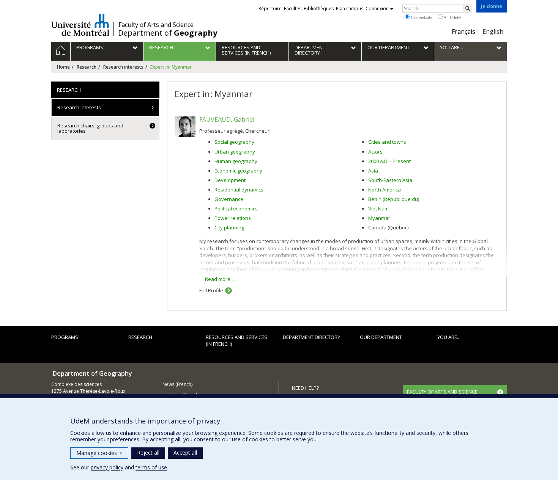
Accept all (185, 452)
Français (463, 31)
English (492, 31)
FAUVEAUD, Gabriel (226, 119)
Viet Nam (378, 208)
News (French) (177, 384)
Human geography (235, 161)
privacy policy (107, 467)
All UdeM (452, 17)
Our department (381, 337)
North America (384, 189)
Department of (167, 33)
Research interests (123, 67)
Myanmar (379, 218)
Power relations (232, 218)
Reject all (148, 452)
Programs (64, 337)
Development (230, 180)
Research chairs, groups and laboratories (90, 128)
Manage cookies (99, 452)
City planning (229, 227)
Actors (375, 151)
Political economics (236, 208)
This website (421, 17)
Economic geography (238, 170)
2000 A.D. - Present (389, 161)
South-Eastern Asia (390, 180)
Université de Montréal (80, 24)
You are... (448, 337)
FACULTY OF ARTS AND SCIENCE (442, 391)
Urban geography (234, 151)
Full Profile (211, 290)
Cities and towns (387, 141)
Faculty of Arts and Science (156, 25)
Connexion (377, 8)
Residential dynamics (238, 189)
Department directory (311, 337)
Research (86, 67)
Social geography (234, 141)
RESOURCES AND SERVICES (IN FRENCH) (236, 341)
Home (63, 67)
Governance (228, 199)
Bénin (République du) (393, 199)
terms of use (151, 467)
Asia (373, 170)
